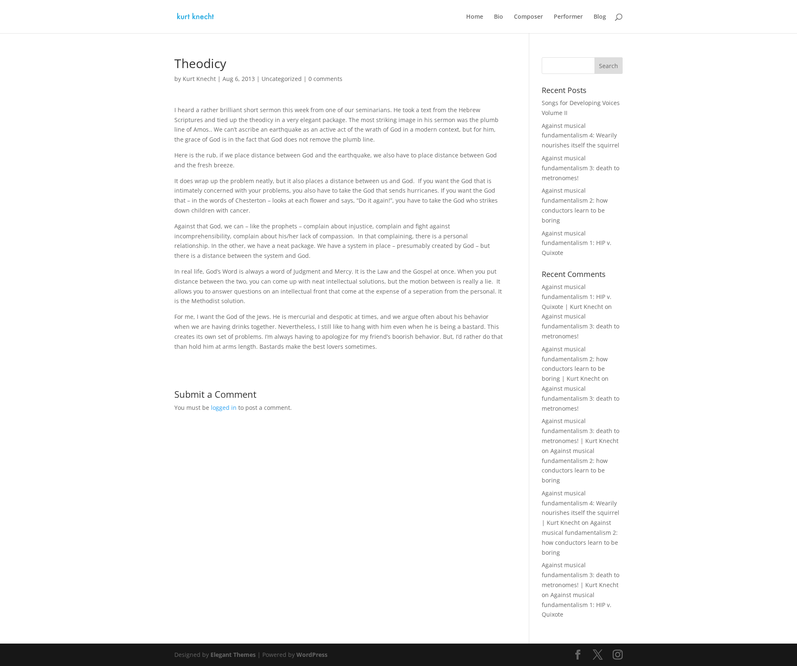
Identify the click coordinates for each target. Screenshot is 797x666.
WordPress (312, 655)
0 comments (325, 79)
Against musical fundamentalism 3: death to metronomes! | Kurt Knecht (580, 431)
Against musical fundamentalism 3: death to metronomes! (580, 168)
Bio (498, 17)
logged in (224, 407)
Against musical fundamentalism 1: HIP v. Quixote (576, 243)
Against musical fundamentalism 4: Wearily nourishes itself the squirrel (580, 135)
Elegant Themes (233, 655)
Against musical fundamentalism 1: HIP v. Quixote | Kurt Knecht (576, 297)
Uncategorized (282, 79)
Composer (528, 17)
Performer (568, 17)
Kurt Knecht (199, 79)
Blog (600, 17)
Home (474, 17)
